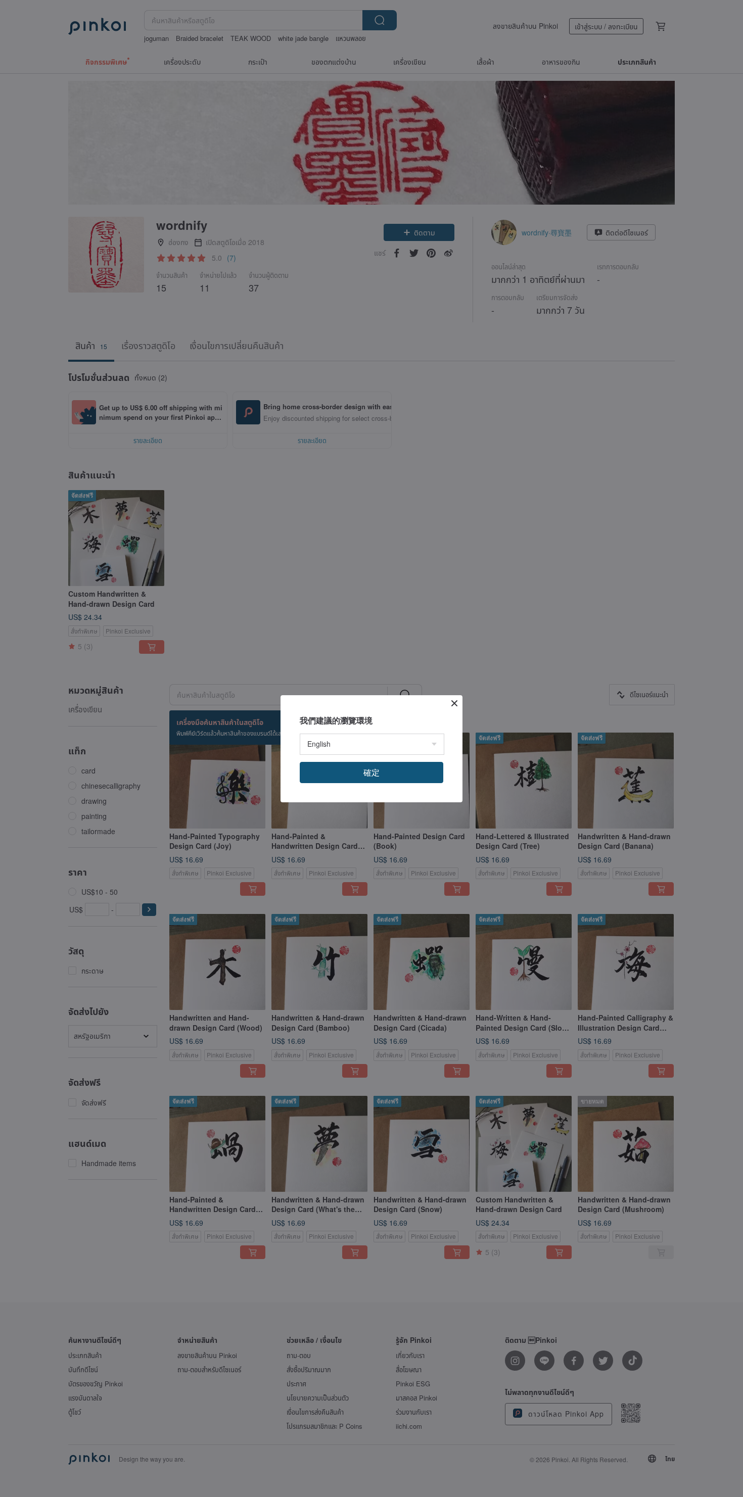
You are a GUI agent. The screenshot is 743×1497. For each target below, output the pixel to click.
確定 (371, 772)
